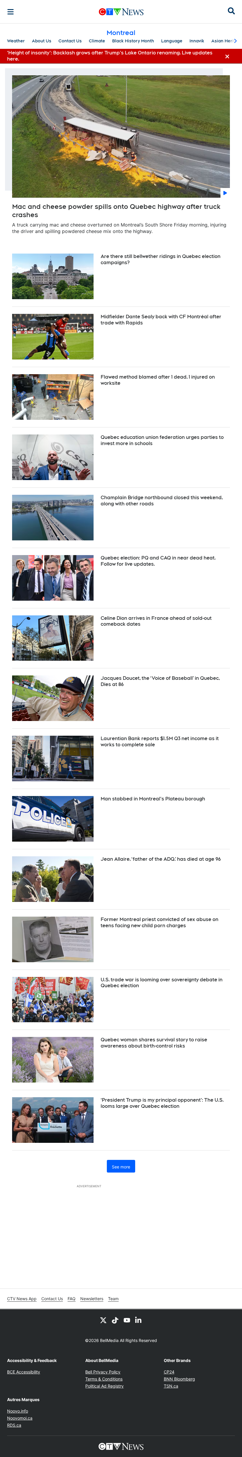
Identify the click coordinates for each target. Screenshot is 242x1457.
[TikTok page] (115, 1319)
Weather (16, 41)
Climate (97, 41)
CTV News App (22, 1298)
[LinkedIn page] (138, 1319)
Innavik (196, 41)
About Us (41, 41)
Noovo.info (17, 1410)
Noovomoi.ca (19, 1418)
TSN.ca (171, 1385)
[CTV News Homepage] (121, 11)
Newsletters (91, 1298)
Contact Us (70, 41)
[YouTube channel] (126, 1319)
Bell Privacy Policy (102, 1371)
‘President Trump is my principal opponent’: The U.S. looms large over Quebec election (162, 1103)
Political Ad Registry (104, 1385)
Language (171, 41)
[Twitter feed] (103, 1319)
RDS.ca (14, 1425)
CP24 (169, 1371)
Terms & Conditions (103, 1378)
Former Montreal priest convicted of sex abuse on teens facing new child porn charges (159, 922)
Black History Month (133, 41)
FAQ (72, 1298)
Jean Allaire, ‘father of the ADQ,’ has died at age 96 (161, 859)
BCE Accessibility (23, 1371)
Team (113, 1298)
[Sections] (11, 12)
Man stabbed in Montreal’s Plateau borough (153, 799)
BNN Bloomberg (179, 1378)
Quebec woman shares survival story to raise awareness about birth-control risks (154, 1043)
